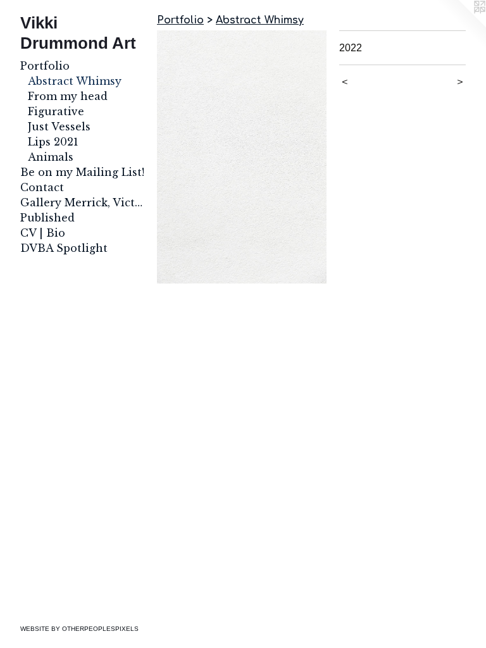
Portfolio (45, 65)
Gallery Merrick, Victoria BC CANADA (83, 202)
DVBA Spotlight (64, 248)
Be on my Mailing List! (82, 172)
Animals (50, 157)
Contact (42, 187)
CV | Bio (42, 233)
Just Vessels (59, 126)
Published (47, 217)
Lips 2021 (53, 141)
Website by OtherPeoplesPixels (79, 628)
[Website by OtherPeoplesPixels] (460, 25)
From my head (68, 96)
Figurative (56, 111)
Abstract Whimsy (75, 81)
